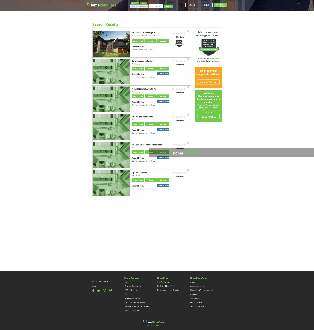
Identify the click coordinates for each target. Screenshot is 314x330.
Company (144, 3)
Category (135, 3)
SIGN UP (206, 5)
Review (163, 41)
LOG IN (192, 5)
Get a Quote (137, 41)
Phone (150, 41)
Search (168, 6)
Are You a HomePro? (220, 5)
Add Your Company (208, 82)
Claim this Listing (163, 73)
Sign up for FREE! (208, 117)
